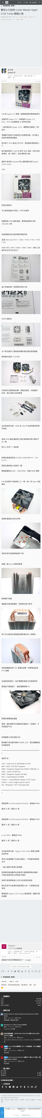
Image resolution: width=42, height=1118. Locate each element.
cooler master (23, 17)
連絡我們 (3, 985)
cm (17, 17)
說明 (30, 985)
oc (14, 19)
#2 (39, 957)
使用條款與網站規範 (14, 985)
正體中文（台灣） (14, 981)
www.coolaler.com (24, 953)
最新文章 (6, 1010)
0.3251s (27, 1100)
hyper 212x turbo (6, 19)
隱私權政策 (24, 985)
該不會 (4, 17)
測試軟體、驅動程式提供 (11, 1020)
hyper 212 (32, 17)
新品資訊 (6, 1052)
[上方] (37, 984)
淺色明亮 (4, 981)
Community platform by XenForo (18, 1095)
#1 (39, 81)
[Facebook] (2, 1104)
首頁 (34, 985)
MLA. (39, 1005)
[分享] (37, 81)
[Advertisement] (21, 43)
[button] (3, 2)
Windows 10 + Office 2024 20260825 (15, 1025)
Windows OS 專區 (9, 1029)
